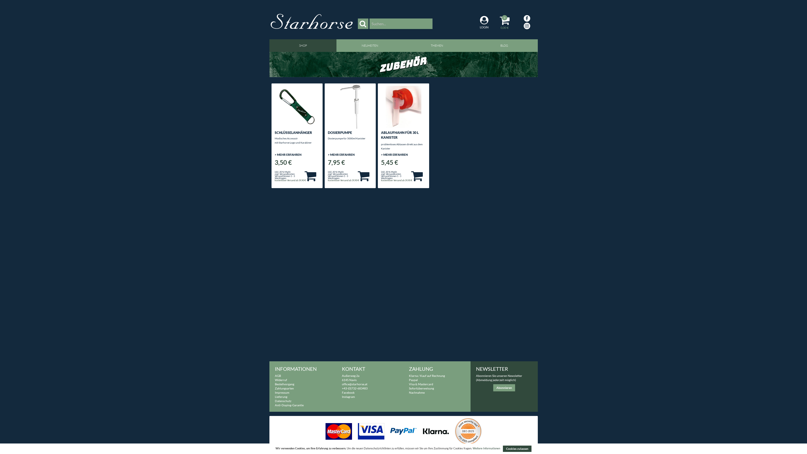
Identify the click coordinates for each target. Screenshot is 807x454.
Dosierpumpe (340, 133)
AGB (278, 375)
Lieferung (281, 397)
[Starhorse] (312, 21)
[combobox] (401, 23)
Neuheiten (370, 45)
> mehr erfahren (288, 154)
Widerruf (281, 380)
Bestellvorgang (284, 384)
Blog (504, 45)
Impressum (282, 392)
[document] (403, 449)
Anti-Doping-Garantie (289, 405)
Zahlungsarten (284, 388)
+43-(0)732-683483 (355, 388)
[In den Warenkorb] (310, 176)
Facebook (348, 392)
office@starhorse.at (354, 384)
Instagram (348, 397)
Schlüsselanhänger (293, 133)
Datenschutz (283, 401)
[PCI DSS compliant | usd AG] (468, 431)
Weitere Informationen (486, 448)
